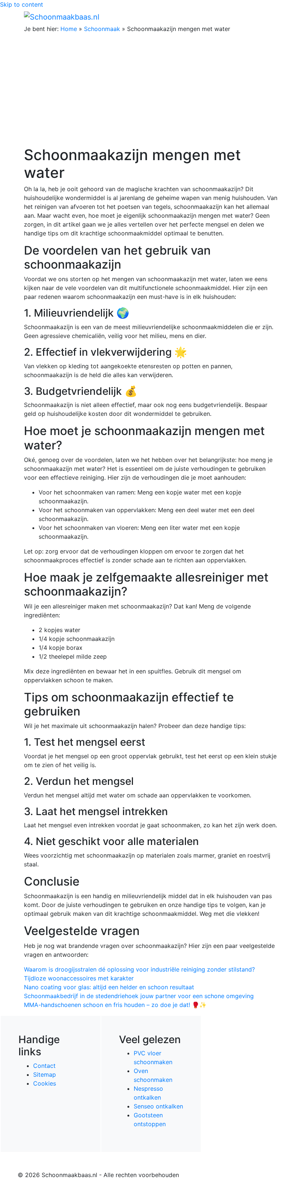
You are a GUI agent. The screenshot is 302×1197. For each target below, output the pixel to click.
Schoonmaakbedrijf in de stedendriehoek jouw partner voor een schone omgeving (139, 996)
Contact (44, 1065)
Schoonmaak (102, 28)
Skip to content (21, 4)
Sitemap (44, 1074)
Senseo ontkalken (158, 1106)
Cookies (44, 1083)
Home (68, 28)
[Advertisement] (151, 90)
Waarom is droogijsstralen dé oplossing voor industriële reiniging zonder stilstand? (139, 969)
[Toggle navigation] (267, 16)
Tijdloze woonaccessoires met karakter (79, 978)
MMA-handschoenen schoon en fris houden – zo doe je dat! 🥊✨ (115, 1004)
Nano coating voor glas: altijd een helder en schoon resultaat (109, 987)
